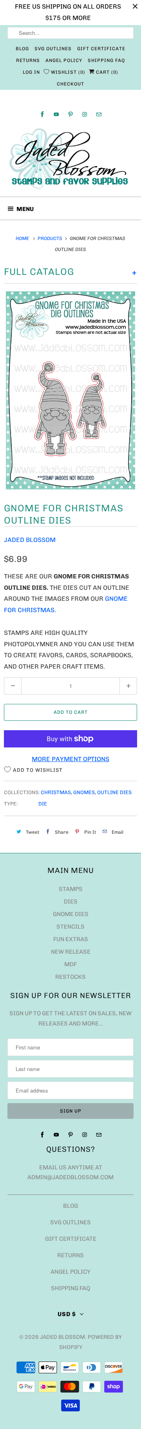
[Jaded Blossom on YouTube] (56, 114)
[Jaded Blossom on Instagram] (85, 114)
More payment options (70, 759)
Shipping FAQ (106, 60)
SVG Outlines (53, 48)
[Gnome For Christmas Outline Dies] (70, 390)
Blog (22, 48)
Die (42, 804)
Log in (31, 72)
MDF (70, 964)
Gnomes (84, 792)
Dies (71, 901)
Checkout (70, 84)
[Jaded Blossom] (70, 158)
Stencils (70, 926)
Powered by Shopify (90, 1342)
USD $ (67, 1314)
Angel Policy (63, 60)
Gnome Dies (71, 914)
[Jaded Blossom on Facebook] (42, 114)
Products (50, 238)
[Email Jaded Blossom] (99, 114)
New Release (70, 951)
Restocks (70, 976)
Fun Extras (70, 939)
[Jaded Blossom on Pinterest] (70, 114)
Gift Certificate (101, 48)
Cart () (106, 72)
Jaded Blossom (30, 540)
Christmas (56, 792)
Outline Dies (114, 792)
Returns (28, 60)
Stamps (71, 889)
